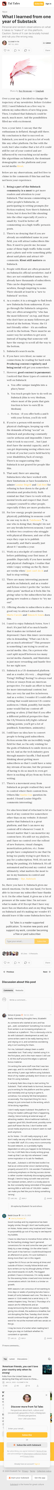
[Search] (49, 1359)
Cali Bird (42, 484)
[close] (46, 1395)
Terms (32, 1471)
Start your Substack (20, 1477)
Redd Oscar (13, 1215)
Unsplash (40, 91)
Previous (10, 972)
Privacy (25, 1471)
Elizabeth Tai (13, 42)
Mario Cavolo (14, 614)
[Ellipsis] (50, 1015)
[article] (27, 1376)
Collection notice (44, 1471)
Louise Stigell (23, 484)
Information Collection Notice (35, 1453)
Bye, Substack (28, 878)
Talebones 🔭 (37, 520)
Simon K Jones (36, 614)
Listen (48, 43)
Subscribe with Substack (29, 1445)
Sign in (48, 4)
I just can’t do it (34, 570)
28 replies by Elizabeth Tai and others (26, 1206)
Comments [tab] (8, 990)
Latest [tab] (12, 1359)
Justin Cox (26, 794)
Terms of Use (41, 1451)
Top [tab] (5, 1359)
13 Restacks (33, 953)
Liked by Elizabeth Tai (18, 1218)
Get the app (40, 1477)
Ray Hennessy (25, 91)
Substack (14, 1484)
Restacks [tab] (19, 990)
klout (20, 166)
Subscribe (39, 4)
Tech (4, 12)
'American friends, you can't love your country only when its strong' (20, 1369)
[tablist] (13, 990)
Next (45, 972)
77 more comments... (11, 1345)
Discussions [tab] (22, 1359)
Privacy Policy (28, 1456)
